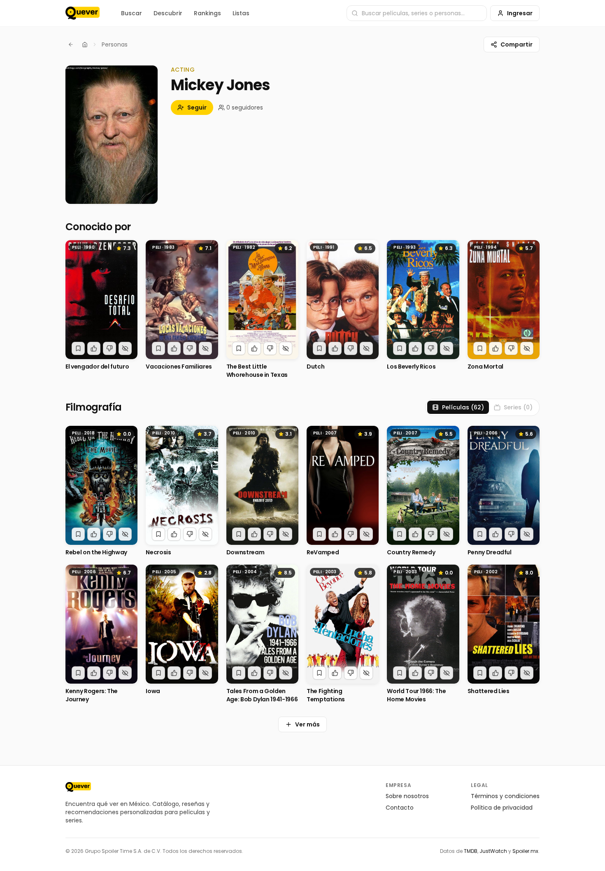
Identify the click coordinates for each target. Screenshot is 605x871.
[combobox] (417, 13)
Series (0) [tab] (518, 407)
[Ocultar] (125, 348)
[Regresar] (70, 44)
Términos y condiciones (505, 796)
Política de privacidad (502, 807)
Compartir (516, 44)
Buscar (131, 13)
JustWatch (493, 851)
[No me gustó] (109, 348)
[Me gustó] (93, 348)
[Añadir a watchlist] (78, 348)
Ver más (307, 724)
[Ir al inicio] (78, 787)
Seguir (197, 107)
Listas (241, 13)
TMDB (470, 851)
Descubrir (168, 13)
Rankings (207, 13)
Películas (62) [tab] (463, 407)
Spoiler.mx (525, 851)
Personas (115, 44)
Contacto (400, 807)
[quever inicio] (82, 13)
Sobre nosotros (407, 796)
